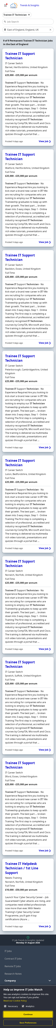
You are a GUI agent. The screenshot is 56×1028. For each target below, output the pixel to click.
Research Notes (13, 973)
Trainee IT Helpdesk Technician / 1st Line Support (21, 868)
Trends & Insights (29, 5)
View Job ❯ (45, 141)
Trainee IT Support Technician (20, 55)
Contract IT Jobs (13, 958)
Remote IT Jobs (13, 966)
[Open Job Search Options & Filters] (5, 5)
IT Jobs (8, 951)
